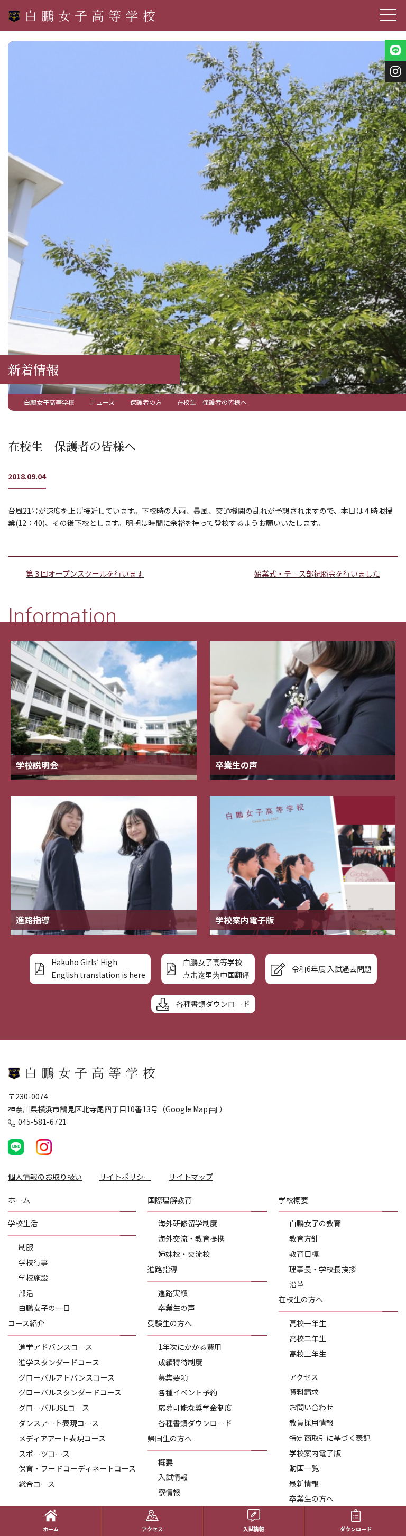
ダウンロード (356, 1529)
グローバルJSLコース (54, 1407)
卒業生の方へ (311, 1498)
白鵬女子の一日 (44, 1307)
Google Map (187, 1109)
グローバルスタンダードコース (70, 1392)
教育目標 (304, 1253)
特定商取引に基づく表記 (330, 1437)
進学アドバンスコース (56, 1346)
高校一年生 (307, 1323)
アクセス (303, 1377)
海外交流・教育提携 (191, 1238)
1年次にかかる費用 (190, 1346)
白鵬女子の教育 (315, 1223)
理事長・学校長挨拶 (322, 1269)
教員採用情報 (311, 1422)
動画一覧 (304, 1468)
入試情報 (173, 1477)
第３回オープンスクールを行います (85, 573)
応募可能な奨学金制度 (195, 1407)
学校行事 (33, 1262)
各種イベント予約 (187, 1392)
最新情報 (304, 1483)
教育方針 (304, 1238)
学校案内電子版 (315, 1453)
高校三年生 (307, 1353)
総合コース (37, 1483)
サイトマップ (191, 1176)
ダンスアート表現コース (59, 1423)
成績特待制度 (180, 1362)
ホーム (51, 1529)
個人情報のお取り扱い (45, 1176)
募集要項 (173, 1377)
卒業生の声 (176, 1307)
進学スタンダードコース (59, 1362)
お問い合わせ (311, 1407)
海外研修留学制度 (187, 1223)
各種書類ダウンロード (195, 1423)
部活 (26, 1293)
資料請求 (304, 1391)
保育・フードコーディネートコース (77, 1468)
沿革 (296, 1284)
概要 (165, 1462)
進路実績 (173, 1293)
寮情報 (169, 1492)
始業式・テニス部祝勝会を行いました (317, 573)
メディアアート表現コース (62, 1438)
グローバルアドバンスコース (67, 1377)
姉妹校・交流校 (184, 1253)
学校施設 (33, 1277)
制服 (26, 1247)
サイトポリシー (125, 1176)
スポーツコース (44, 1453)
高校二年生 (307, 1338)
